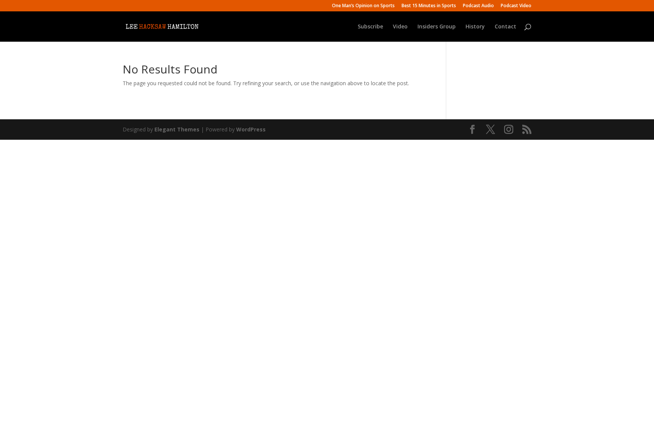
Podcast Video (516, 6)
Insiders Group (436, 27)
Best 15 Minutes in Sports (429, 6)
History (475, 27)
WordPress (251, 129)
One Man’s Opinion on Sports (363, 6)
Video (400, 27)
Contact (505, 27)
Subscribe (370, 27)
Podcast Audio (478, 6)
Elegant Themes (176, 129)
